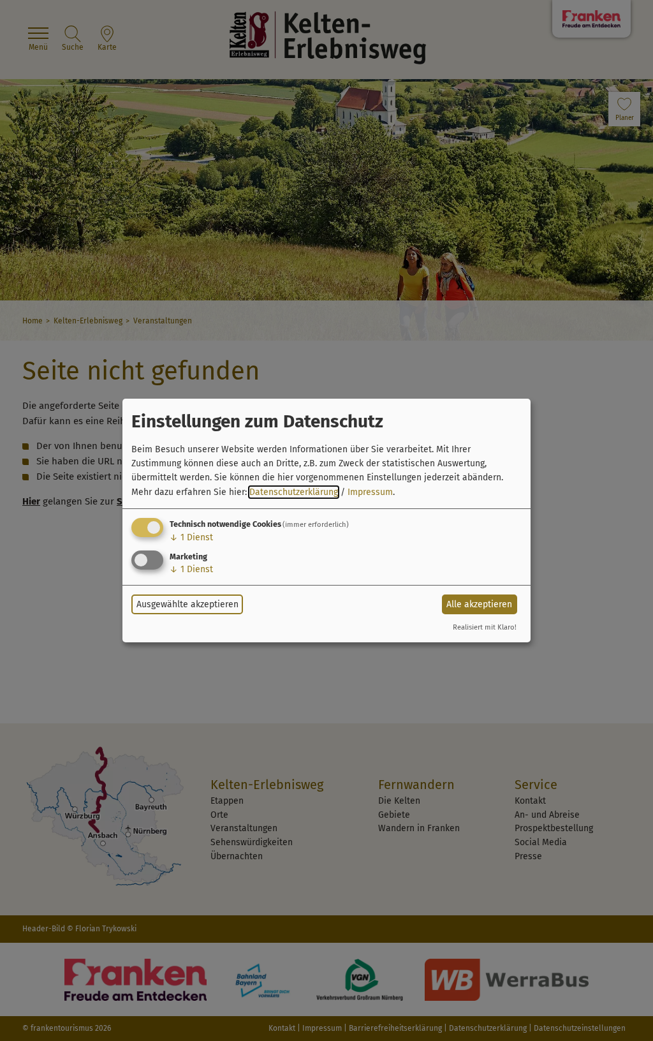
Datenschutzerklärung (293, 492)
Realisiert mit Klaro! (485, 627)
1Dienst (191, 537)
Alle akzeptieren (479, 604)
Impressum (370, 492)
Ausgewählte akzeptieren (187, 604)
